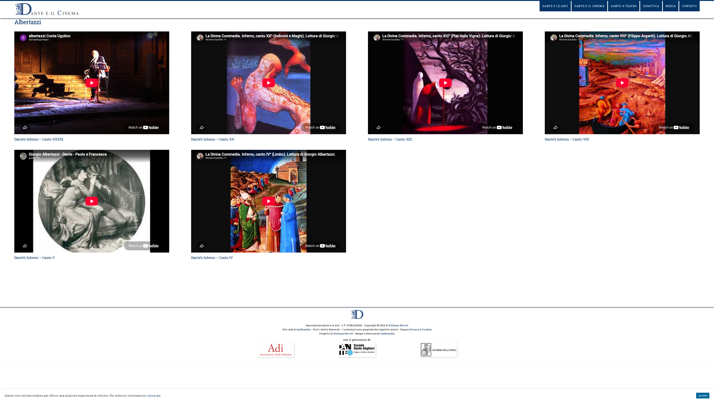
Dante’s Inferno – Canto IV (212, 257)
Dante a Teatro (624, 6)
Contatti (689, 6)
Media (671, 6)
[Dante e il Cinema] (46, 15)
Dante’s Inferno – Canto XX (212, 139)
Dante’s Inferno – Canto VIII (567, 139)
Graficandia (303, 329)
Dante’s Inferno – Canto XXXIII (38, 139)
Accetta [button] (702, 395)
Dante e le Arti (555, 6)
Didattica (651, 6)
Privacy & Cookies (420, 329)
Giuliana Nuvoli (398, 325)
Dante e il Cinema (589, 6)
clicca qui (154, 395)
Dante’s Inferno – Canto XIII (390, 139)
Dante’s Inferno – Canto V (34, 257)
